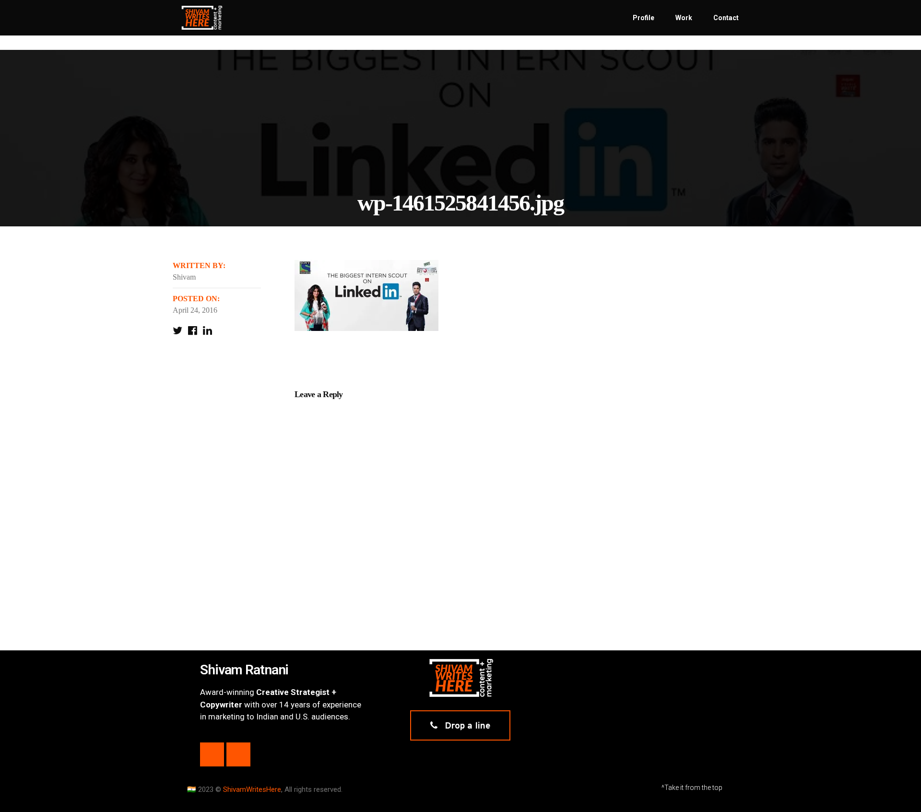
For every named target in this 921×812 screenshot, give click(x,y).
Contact (726, 18)
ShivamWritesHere (252, 789)
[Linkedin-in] (212, 754)
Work (683, 18)
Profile (643, 18)
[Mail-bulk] (238, 754)
